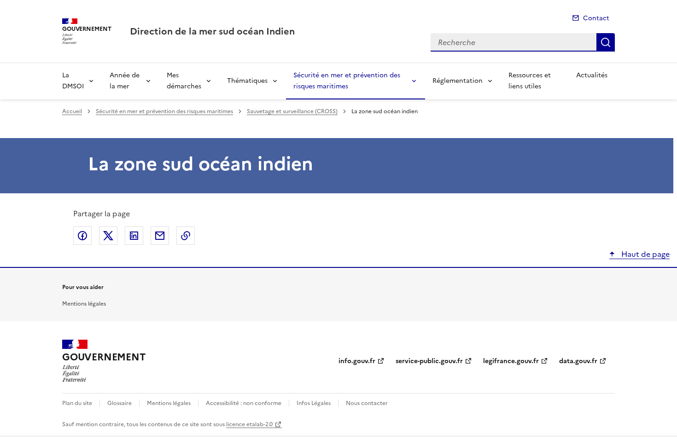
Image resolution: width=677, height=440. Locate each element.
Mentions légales (84, 304)
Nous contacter (367, 403)
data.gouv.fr (578, 361)
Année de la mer (125, 80)
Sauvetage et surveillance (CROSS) (292, 111)
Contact (596, 18)
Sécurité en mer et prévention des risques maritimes (346, 80)
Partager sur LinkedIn (134, 235)
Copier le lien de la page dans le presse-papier (185, 235)
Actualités (591, 75)
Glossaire (119, 403)
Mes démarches (184, 80)
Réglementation (457, 81)
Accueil (72, 111)
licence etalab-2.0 (249, 424)
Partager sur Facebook (82, 235)
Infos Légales (314, 403)
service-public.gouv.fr (429, 361)
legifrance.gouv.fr (511, 361)
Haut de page (644, 254)
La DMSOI (73, 80)
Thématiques (247, 81)
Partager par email (160, 235)
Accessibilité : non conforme (243, 403)
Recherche (605, 42)
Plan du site (77, 403)
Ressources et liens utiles (529, 80)
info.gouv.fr (356, 361)
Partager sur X (108, 235)
